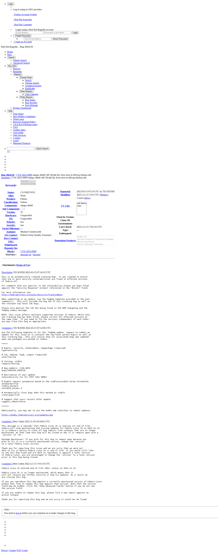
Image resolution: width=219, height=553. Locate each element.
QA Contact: (11, 235)
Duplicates (30, 88)
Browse (16, 69)
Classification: (11, 202)
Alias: (11, 195)
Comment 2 (7, 421)
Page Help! (18, 114)
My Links (12, 66)
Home (10, 52)
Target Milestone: (11, 228)
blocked (36, 254)
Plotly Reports (26, 97)
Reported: (65, 191)
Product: (11, 199)
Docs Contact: (11, 238)
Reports (17, 74)
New (9, 54)
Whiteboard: (10, 245)
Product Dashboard (22, 108)
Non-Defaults (31, 105)
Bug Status (30, 100)
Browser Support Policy (24, 122)
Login (10, 4)
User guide (18, 132)
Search (11, 57)
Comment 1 (7, 328)
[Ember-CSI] (95, 237)
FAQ (15, 127)
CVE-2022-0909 (24, 175)
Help (10, 111)
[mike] (82, 206)
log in (18, 513)
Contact (16, 138)
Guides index (19, 130)
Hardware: (11, 215)
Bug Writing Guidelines (24, 116)
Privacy (4, 550)
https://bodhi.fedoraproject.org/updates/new (27, 415)
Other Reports (26, 91)
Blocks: (11, 251)
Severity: (11, 225)
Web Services (19, 135)
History (104, 194)
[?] (8, 151)
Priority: (11, 222)
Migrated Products (21, 143)
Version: (11, 212)
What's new (18, 119)
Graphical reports (33, 85)
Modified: (65, 194)
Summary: (6, 177)
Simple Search (20, 60)
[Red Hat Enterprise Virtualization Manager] (95, 239)
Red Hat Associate (22, 19)
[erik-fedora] (82, 203)
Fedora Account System (25, 14)
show (87, 198)
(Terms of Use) (22, 265)
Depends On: (11, 248)
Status (10, 192)
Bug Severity (31, 102)
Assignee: (11, 231)
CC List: (65, 206)
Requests (17, 71)
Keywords (11, 185)
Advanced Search (21, 63)
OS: (11, 218)
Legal (15, 140)
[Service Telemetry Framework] (95, 244)
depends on (25, 254)
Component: (11, 205)
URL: (11, 241)
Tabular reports (32, 83)
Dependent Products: (65, 240)
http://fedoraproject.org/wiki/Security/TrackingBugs (32, 295)
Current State (26, 77)
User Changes (31, 94)
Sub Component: (11, 209)
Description (7, 272)
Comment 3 (7, 463)
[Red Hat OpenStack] (95, 242)
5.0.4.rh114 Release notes (25, 124)
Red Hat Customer (22, 24)
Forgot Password (22, 36)
